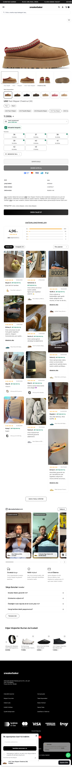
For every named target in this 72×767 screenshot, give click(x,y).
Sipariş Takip (40, 707)
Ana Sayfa (7, 85)
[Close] (36, 736)
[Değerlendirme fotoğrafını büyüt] (14, 264)
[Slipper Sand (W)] (64, 94)
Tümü (9, 247)
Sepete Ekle (36, 161)
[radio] (14, 136)
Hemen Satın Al (36, 168)
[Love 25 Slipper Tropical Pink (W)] (55, 94)
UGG (13, 85)
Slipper (20, 85)
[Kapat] (68, 744)
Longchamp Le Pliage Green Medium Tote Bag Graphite (59, 647)
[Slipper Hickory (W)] (17, 94)
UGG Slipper (20, 206)
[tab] (9, 78)
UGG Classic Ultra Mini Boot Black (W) (43, 647)
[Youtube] (39, 737)
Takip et (62, 509)
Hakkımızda (7, 703)
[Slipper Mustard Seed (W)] (45, 94)
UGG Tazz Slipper (29, 85)
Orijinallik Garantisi (9, 694)
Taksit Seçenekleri (42, 698)
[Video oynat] (18, 535)
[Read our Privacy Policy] (35, 758)
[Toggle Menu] (3, 7)
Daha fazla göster (36, 499)
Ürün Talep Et (36, 212)
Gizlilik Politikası (8, 707)
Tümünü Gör (12, 616)
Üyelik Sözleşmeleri (9, 711)
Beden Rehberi (41, 703)
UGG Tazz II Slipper (10, 111)
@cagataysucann (40, 514)
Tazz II (13, 106)
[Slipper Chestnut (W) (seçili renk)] (8, 94)
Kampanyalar (41, 694)
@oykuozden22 (13, 514)
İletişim (39, 748)
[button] (59, 7)
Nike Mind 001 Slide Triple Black (27, 647)
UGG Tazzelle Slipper (25, 111)
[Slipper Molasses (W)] (36, 94)
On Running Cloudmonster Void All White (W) (12, 647)
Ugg (48, 180)
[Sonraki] (64, 562)
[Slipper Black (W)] (26, 94)
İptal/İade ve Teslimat (43, 711)
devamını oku (54, 304)
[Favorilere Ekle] (69, 20)
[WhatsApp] (68, 755)
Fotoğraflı (20, 247)
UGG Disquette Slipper (40, 111)
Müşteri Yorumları (9, 698)
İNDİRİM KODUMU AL (20, 748)
